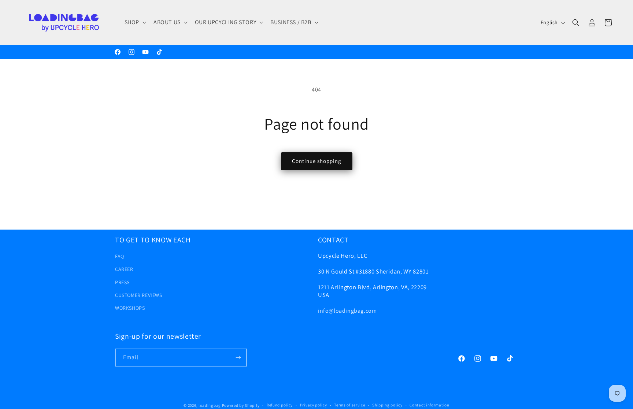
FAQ (119, 256)
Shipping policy (387, 405)
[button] (134, 22)
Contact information (429, 405)
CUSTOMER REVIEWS (138, 295)
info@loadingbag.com (347, 311)
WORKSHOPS (130, 308)
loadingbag (210, 405)
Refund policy (280, 405)
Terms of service (349, 405)
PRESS (122, 282)
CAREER (124, 269)
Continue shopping (316, 160)
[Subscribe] (238, 358)
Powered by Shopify (241, 405)
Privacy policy (313, 405)
